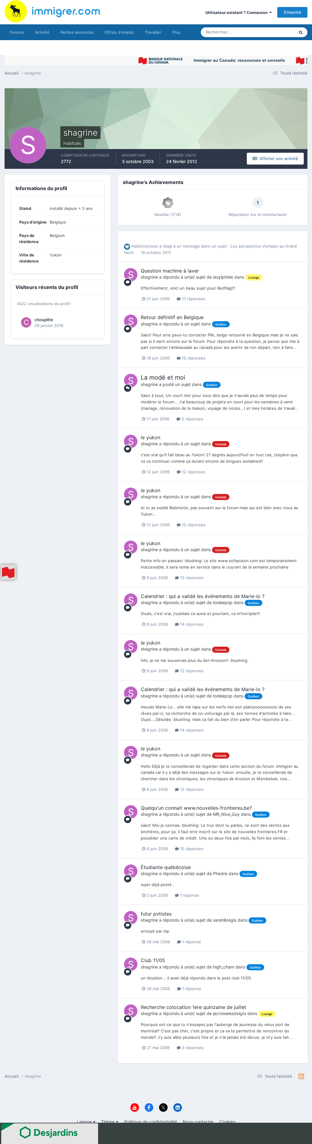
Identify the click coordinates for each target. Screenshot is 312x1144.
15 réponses (193, 358)
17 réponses (193, 298)
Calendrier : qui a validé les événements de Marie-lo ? (202, 596)
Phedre (220, 873)
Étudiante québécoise (166, 867)
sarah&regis (224, 920)
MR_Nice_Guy (226, 814)
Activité (42, 32)
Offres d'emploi (119, 32)
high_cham (223, 966)
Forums (17, 32)
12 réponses (193, 471)
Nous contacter (198, 1121)
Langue (85, 1121)
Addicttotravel (144, 246)
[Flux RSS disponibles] (301, 1076)
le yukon (150, 437)
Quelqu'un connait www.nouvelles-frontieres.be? (196, 808)
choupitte (43, 319)
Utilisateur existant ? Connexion (237, 12)
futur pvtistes (156, 914)
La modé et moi (163, 377)
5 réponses (191, 418)
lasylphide (223, 277)
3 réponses (192, 1047)
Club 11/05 (153, 960)
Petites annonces (77, 32)
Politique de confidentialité (150, 1121)
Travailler (153, 32)
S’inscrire (292, 12)
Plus (176, 32)
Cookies (227, 1121)
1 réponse (189, 895)
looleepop (222, 602)
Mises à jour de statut (268, 32)
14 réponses (191, 624)
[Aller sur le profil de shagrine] (130, 274)
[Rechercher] (300, 32)
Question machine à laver (170, 271)
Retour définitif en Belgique (172, 317)
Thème (108, 1121)
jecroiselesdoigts (229, 1013)
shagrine (149, 277)
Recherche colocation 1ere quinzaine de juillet (193, 1007)
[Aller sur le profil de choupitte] (26, 322)
